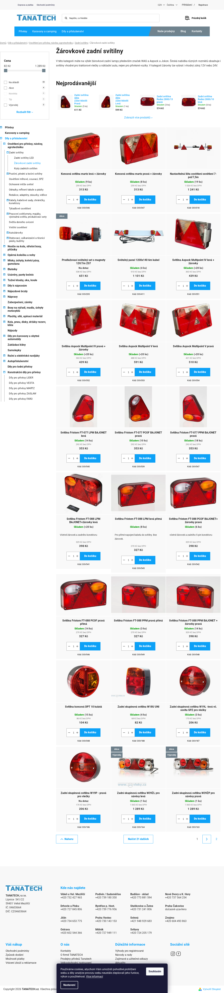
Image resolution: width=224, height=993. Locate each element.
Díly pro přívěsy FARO (20, 398)
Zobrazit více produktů (137, 117)
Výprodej (26, 105)
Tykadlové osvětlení (20, 208)
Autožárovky (16, 232)
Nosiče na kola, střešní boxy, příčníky (24, 248)
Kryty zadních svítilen (25, 168)
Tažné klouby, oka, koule (22, 280)
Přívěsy (9, 127)
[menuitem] (23, 31)
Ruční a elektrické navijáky (24, 355)
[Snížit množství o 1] (69, 199)
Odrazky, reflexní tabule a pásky (26, 189)
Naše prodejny (166, 31)
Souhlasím (155, 971)
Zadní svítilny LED (24, 157)
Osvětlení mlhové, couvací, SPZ (26, 179)
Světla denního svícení (21, 222)
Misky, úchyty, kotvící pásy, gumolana (23, 262)
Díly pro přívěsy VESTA (21, 382)
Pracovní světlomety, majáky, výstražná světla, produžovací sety (28, 215)
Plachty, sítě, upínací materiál (25, 316)
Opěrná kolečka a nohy (21, 255)
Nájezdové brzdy (18, 291)
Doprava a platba (25, 5)
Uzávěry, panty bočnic (21, 274)
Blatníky (12, 269)
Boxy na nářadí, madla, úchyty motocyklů (25, 309)
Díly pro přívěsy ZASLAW (22, 393)
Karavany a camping (17, 132)
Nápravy (13, 296)
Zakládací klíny (17, 344)
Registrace (203, 5)
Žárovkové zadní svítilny (27, 163)
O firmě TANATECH (72, 954)
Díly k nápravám (17, 285)
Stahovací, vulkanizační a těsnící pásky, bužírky (27, 239)
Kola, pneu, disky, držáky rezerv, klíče (27, 323)
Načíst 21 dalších (138, 839)
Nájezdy (12, 330)
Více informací (94, 976)
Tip (26, 99)
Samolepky (14, 350)
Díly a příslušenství (16, 138)
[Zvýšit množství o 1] (77, 199)
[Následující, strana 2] (206, 839)
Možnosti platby (15, 958)
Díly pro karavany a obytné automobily (23, 337)
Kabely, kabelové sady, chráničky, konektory (27, 202)
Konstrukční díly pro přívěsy (24, 372)
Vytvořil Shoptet (212, 989)
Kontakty (197, 31)
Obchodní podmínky (46, 5)
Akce (26, 88)
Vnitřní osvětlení (18, 227)
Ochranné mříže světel (21, 184)
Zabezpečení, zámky (20, 302)
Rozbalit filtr (23, 112)
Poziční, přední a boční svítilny (25, 173)
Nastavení (69, 985)
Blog (183, 31)
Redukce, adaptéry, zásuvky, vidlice (28, 194)
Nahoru (68, 839)
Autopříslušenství (18, 361)
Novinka (26, 93)
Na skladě (27, 82)
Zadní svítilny (16, 152)
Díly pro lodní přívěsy (20, 366)
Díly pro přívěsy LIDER (21, 377)
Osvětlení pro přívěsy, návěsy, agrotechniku (25, 145)
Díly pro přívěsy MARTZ (22, 388)
